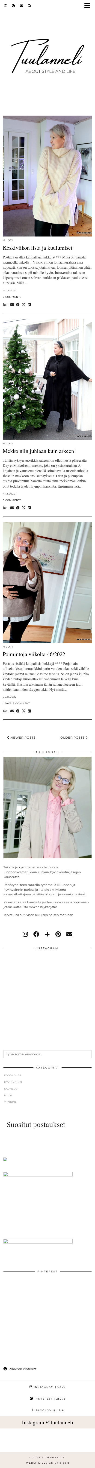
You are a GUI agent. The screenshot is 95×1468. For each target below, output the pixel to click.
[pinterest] (58, 934)
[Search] (29, 6)
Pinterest (49, 1398)
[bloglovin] (47, 934)
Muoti (8, 240)
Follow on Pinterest (21, 1369)
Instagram (49, 1386)
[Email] (21, 6)
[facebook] (36, 934)
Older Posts (73, 737)
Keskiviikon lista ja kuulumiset (37, 247)
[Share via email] (12, 304)
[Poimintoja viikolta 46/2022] (47, 582)
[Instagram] (5, 6)
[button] (88, 6)
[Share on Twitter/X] (24, 304)
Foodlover (12, 1075)
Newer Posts (22, 737)
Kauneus (11, 1088)
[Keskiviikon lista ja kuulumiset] (47, 176)
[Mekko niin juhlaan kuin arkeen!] (47, 379)
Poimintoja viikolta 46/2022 (34, 654)
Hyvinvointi (13, 1082)
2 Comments (12, 296)
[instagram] (25, 934)
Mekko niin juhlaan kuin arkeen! (39, 451)
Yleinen (10, 1102)
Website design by (47, 1462)
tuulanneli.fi (54, 1457)
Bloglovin (49, 1410)
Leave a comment (16, 703)
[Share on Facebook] (18, 304)
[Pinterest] (13, 6)
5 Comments (12, 500)
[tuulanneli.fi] (47, 54)
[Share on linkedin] (29, 304)
